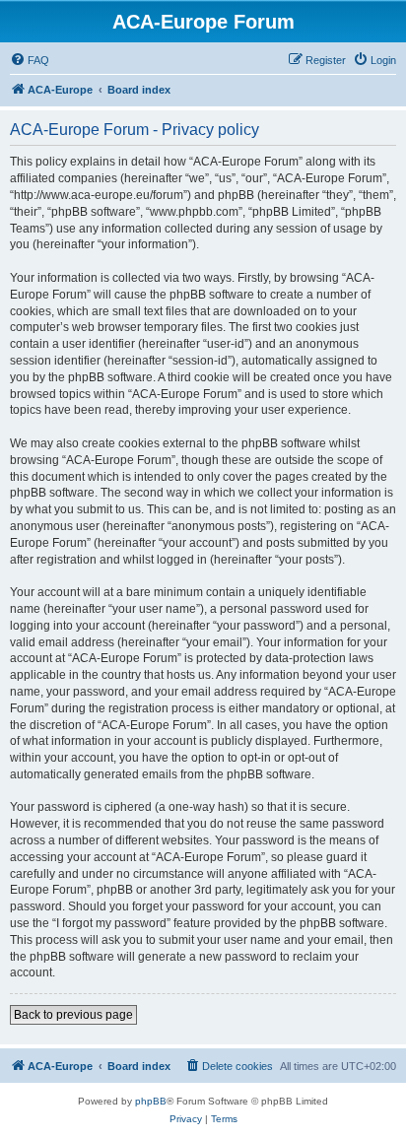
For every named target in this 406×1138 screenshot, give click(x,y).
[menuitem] (29, 60)
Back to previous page (73, 1015)
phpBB (151, 1101)
